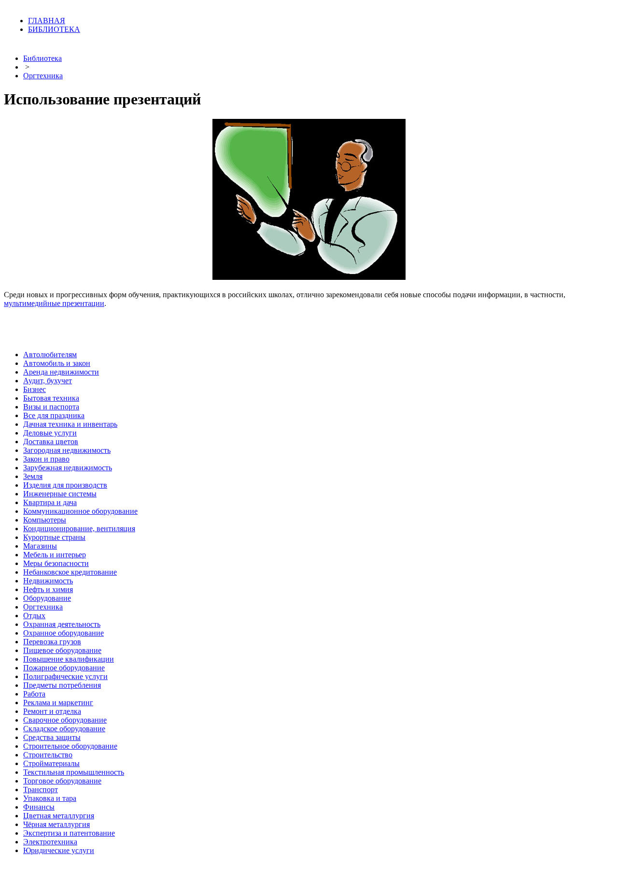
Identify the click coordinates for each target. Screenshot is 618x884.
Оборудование (47, 598)
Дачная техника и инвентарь (70, 424)
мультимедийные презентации (54, 303)
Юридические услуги (58, 850)
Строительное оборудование (70, 746)
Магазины (40, 546)
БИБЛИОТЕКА (54, 29)
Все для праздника (53, 415)
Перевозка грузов (52, 642)
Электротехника (50, 842)
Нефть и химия (48, 589)
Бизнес (34, 389)
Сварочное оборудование (65, 720)
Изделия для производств (65, 485)
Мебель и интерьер (54, 555)
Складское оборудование (64, 729)
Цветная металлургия (58, 816)
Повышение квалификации (68, 659)
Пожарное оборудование (64, 668)
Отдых (34, 615)
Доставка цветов (50, 441)
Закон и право (46, 459)
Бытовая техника (51, 398)
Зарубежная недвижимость (67, 468)
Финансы (39, 807)
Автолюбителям (50, 354)
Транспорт (40, 789)
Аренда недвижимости (61, 372)
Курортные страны (54, 537)
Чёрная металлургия (56, 824)
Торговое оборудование (62, 781)
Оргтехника (43, 76)
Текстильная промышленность (73, 772)
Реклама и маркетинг (58, 702)
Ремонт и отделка (52, 711)
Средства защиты (52, 737)
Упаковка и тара (49, 798)
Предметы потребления (62, 685)
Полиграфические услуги (65, 676)
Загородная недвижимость (67, 450)
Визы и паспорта (51, 407)
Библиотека (42, 58)
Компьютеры (44, 520)
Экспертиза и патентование (69, 833)
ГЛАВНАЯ (46, 20)
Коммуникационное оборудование (80, 511)
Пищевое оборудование (62, 650)
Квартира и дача (50, 502)
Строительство (47, 755)
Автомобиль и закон (56, 363)
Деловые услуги (50, 433)
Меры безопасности (56, 563)
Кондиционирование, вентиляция (79, 528)
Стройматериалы (51, 763)
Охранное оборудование (63, 633)
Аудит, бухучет (47, 381)
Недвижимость (48, 581)
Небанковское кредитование (70, 572)
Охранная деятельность (61, 624)
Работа (34, 694)
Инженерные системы (60, 494)
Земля (32, 476)
